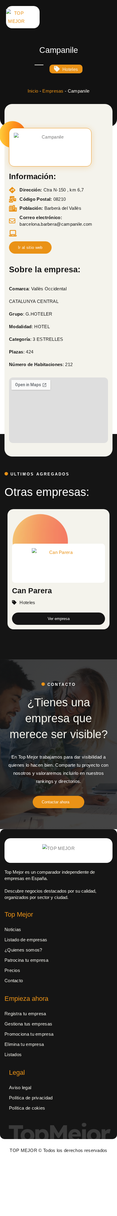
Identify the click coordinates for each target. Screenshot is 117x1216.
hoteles (70, 69)
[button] (30, 247)
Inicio (33, 90)
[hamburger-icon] (75, 17)
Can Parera (32, 590)
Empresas (52, 90)
